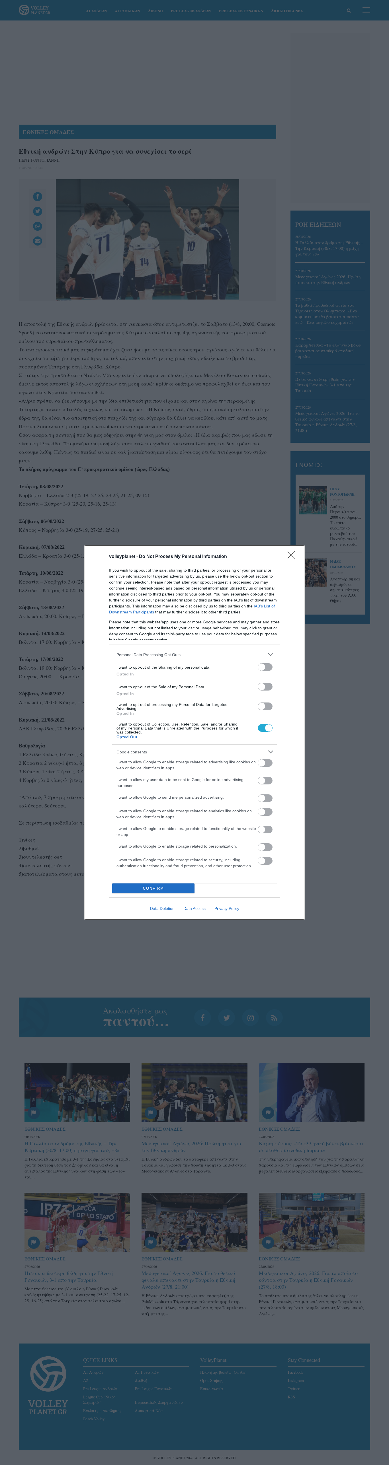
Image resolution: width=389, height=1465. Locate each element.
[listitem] (194, 655)
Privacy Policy (226, 908)
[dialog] (194, 732)
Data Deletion (162, 908)
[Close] (293, 556)
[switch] (265, 667)
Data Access (194, 908)
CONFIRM (153, 888)
